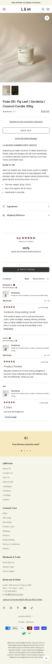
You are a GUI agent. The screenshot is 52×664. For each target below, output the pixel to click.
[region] (26, 441)
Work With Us (8, 562)
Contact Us (8, 473)
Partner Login (8, 567)
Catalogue (7, 486)
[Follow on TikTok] (31, 608)
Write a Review (31, 270)
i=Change (7, 495)
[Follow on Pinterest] (18, 608)
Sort (27, 279)
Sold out (26, 130)
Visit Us (6, 477)
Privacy (6, 549)
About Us (7, 469)
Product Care (8, 527)
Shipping (6, 531)
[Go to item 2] (15, 90)
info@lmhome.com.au (14, 594)
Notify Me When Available (26, 139)
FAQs (5, 513)
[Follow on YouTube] (24, 608)
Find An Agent (9, 571)
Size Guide (7, 522)
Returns (6, 535)
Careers (6, 499)
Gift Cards (7, 518)
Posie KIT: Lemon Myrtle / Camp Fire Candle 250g (29, 295)
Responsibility (9, 540)
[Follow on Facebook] (4, 608)
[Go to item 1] (6, 90)
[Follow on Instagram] (11, 608)
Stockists (7, 491)
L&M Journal (8, 482)
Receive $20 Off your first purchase (26, 122)
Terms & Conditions (11, 544)
